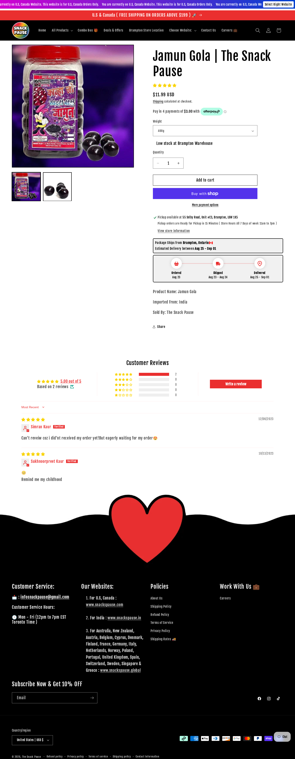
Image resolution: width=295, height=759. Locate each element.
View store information (174, 231)
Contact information (147, 756)
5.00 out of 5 (70, 381)
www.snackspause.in (124, 617)
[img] (33, 419)
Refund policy (55, 756)
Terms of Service (162, 622)
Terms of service (98, 756)
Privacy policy (75, 756)
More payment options (205, 205)
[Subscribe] (92, 698)
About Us (156, 598)
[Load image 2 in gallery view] (57, 186)
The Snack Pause (31, 756)
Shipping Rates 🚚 (163, 639)
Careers (225, 598)
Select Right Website (278, 4)
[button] (62, 30)
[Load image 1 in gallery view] (26, 186)
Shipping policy (122, 756)
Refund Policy (160, 614)
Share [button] (161, 327)
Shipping (158, 101)
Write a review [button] (235, 384)
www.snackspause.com (104, 604)
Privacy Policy (160, 631)
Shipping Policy (161, 606)
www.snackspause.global (120, 670)
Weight (157, 121)
